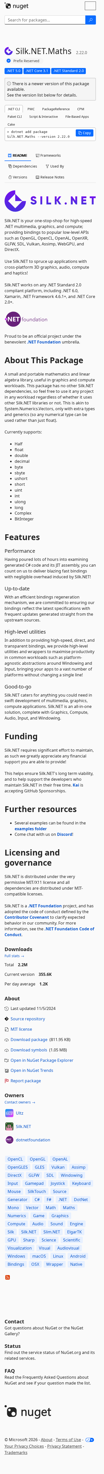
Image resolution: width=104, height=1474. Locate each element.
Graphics (60, 1215)
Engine (76, 1224)
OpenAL (60, 1159)
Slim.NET (51, 1232)
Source (59, 1191)
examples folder (31, 829)
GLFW (34, 1175)
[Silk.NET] (9, 1126)
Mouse (14, 1191)
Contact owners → (20, 1102)
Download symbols (29, 1050)
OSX (35, 1264)
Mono (13, 1207)
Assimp (79, 1167)
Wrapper (54, 1264)
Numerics (17, 1215)
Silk (11, 1232)
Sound (56, 1224)
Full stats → (14, 955)
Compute (16, 1224)
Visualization (20, 1248)
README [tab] (19, 155)
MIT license (21, 1029)
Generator (18, 1199)
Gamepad (34, 1183)
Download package (29, 1039)
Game (38, 1215)
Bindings (16, 1264)
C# (37, 1199)
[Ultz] (9, 1113)
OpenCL (15, 1159)
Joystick (58, 1183)
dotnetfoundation (33, 1140)
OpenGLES (18, 1167)
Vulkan (58, 1167)
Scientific (71, 1240)
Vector (32, 1207)
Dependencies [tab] (24, 166)
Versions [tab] (19, 177)
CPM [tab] (80, 109)
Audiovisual (68, 1248)
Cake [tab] (11, 124)
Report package (26, 1081)
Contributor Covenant (27, 917)
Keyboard (81, 1183)
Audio (37, 1224)
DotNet (81, 1199)
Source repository (28, 1019)
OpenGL (37, 1159)
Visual (44, 1248)
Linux (58, 1256)
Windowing (72, 1175)
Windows (16, 1256)
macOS (39, 1256)
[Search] (90, 20)
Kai (76, 785)
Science (49, 1240)
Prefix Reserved (26, 60)
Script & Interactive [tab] (43, 116)
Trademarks (16, 1452)
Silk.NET (23, 1126)
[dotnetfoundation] (9, 1139)
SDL (50, 1175)
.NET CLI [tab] (14, 109)
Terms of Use (68, 1439)
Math (51, 1207)
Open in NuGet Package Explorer (42, 1060)
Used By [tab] (56, 166)
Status (13, 1346)
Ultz (19, 1113)
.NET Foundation (44, 342)
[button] (84, 132)
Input (13, 1183)
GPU (12, 1240)
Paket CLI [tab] (15, 116)
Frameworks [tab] (50, 155)
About (47, 1439)
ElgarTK (74, 1232)
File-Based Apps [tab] (77, 116)
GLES (39, 1167)
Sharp (29, 1240)
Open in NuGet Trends (32, 1070)
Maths (69, 1207)
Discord (64, 834)
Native (76, 1264)
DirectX (14, 1175)
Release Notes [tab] (51, 177)
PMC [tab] (31, 109)
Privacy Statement (64, 1446)
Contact (14, 1321)
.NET (62, 1199)
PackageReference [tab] (56, 109)
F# (49, 1199)
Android (78, 1256)
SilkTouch (37, 1191)
